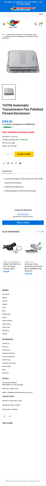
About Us (5, 346)
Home (3, 35)
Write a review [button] (23, 223)
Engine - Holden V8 (9, 262)
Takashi (4, 334)
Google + (16, 163)
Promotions (6, 350)
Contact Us (5, 343)
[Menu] (4, 24)
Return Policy (6, 360)
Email (20, 163)
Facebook (4, 163)
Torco (4, 307)
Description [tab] (7, 171)
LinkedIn (12, 163)
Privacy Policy (6, 366)
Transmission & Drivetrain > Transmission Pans (22, 34)
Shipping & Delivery (8, 353)
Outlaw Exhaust (7, 320)
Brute (4, 311)
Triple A (4, 304)
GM (32, 262)
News (4, 370)
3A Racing (5, 330)
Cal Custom (6, 294)
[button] (37, 231)
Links (40, 14)
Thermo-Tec (6, 327)
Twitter (8, 163)
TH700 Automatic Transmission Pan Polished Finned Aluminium (22, 109)
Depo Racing (6, 324)
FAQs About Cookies (9, 363)
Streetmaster (6, 314)
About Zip (5, 373)
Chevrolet (28, 262)
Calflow (4, 298)
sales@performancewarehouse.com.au (19, 392)
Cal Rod (4, 301)
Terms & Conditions (8, 356)
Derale (4, 317)
